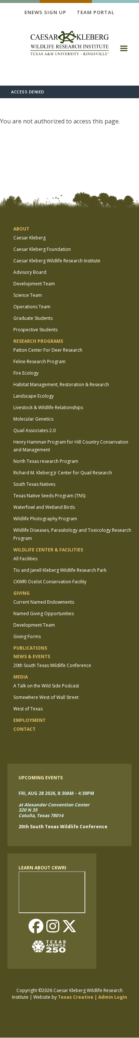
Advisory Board (29, 272)
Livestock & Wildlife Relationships (48, 407)
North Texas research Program (45, 461)
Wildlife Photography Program (45, 518)
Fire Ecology (26, 373)
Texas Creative (75, 997)
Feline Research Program (39, 361)
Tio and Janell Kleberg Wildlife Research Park (59, 570)
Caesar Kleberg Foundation (42, 249)
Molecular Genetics (33, 419)
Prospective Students (35, 329)
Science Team (27, 295)
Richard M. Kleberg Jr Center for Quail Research (62, 473)
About (21, 229)
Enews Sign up (45, 12)
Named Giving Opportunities (43, 613)
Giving (21, 593)
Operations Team (31, 307)
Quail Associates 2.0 (34, 430)
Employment (29, 720)
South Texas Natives (34, 484)
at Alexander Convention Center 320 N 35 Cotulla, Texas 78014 (54, 810)
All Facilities (25, 559)
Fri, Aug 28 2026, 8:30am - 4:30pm (56, 793)
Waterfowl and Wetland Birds (44, 507)
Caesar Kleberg (29, 238)
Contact (24, 729)
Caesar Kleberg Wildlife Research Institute (56, 261)
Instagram (52, 927)
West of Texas (28, 709)
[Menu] (123, 51)
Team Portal (96, 12)
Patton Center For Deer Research (47, 350)
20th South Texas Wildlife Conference (52, 665)
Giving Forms (27, 636)
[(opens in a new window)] (52, 946)
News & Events (31, 656)
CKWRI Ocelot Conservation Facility (49, 581)
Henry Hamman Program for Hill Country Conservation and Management (70, 446)
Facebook (36, 927)
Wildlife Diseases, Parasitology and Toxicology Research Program (72, 534)
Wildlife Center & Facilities (48, 550)
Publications (30, 648)
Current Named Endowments (43, 602)
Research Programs (38, 341)
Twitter (69, 927)
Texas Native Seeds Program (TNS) (49, 496)
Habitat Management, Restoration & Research (61, 384)
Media (20, 677)
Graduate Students (33, 318)
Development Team (34, 284)
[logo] (69, 43)
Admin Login (112, 997)
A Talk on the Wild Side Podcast (46, 686)
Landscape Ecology (33, 396)
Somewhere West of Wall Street (46, 697)
